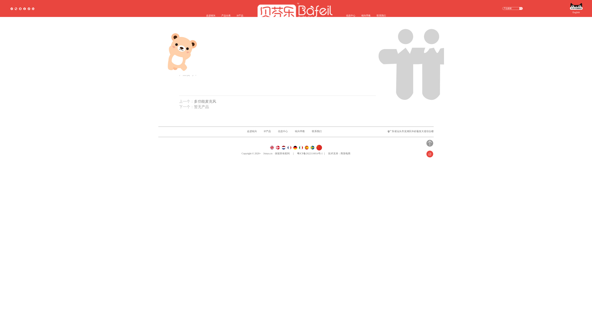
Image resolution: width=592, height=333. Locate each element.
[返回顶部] (429, 143)
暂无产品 (201, 107)
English (576, 12)
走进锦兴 (210, 15)
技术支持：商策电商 (339, 153)
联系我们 (381, 15)
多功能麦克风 (205, 101)
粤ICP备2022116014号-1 (310, 153)
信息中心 (350, 15)
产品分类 (226, 15)
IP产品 (240, 15)
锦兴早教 (366, 15)
